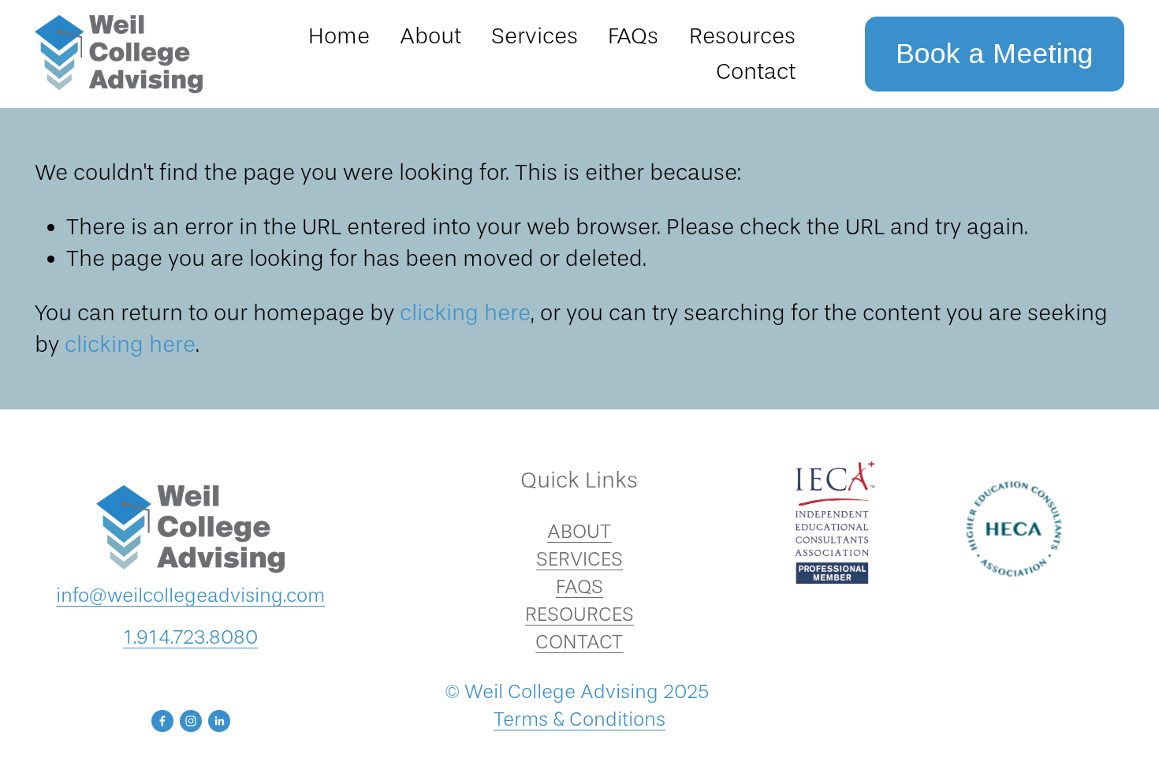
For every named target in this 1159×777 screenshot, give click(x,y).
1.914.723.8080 (190, 637)
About (430, 36)
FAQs (633, 36)
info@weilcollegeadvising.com (190, 595)
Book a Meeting (994, 53)
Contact (756, 71)
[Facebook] (162, 721)
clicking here (465, 313)
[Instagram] (191, 721)
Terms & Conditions (579, 719)
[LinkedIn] (219, 721)
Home (339, 36)
